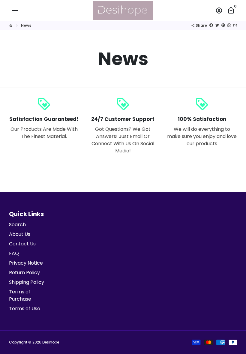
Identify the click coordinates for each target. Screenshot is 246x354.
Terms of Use (24, 308)
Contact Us (22, 243)
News (26, 25)
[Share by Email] (235, 25)
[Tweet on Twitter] (217, 25)
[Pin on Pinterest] (223, 25)
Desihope (50, 342)
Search (17, 224)
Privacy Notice (26, 263)
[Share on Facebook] (211, 25)
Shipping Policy (26, 282)
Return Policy (24, 272)
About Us (19, 234)
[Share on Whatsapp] (229, 25)
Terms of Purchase (20, 295)
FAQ (14, 253)
